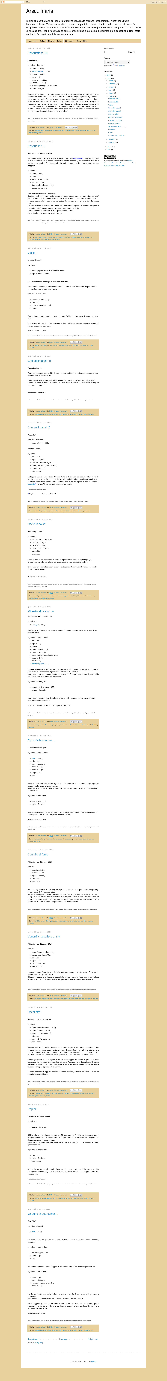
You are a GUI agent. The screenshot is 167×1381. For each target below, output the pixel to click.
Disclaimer (69, 41)
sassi (91, 345)
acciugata (38, 998)
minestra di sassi (40, 345)
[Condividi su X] (71, 127)
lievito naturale (37, 71)
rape (57, 1198)
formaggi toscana (54, 596)
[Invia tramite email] (66, 127)
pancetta (54, 1093)
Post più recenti (33, 1339)
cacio (36, 596)
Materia (51, 41)
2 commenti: (58, 127)
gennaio (112, 142)
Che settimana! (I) (39, 427)
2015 (109, 146)
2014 (109, 149)
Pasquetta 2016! (38, 53)
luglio (111, 90)
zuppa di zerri (36, 841)
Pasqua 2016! (36, 146)
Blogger (93, 1362)
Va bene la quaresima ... (43, 1213)
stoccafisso (88, 998)
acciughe (35, 625)
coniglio (37, 921)
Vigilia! (32, 252)
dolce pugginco (39, 237)
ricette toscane (90, 130)
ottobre (111, 81)
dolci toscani (48, 130)
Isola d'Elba (66, 237)
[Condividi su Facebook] (74, 127)
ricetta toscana (69, 130)
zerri (33, 758)
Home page (32, 41)
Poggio (85, 237)
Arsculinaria (39, 11)
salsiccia (42, 1096)
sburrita (85, 839)
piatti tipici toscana (58, 130)
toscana (40, 133)
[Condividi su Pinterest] (76, 127)
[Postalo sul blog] (69, 127)
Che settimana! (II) (39, 360)
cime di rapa (39, 1198)
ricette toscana (80, 130)
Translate (121, 66)
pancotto (31, 484)
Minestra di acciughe (41, 611)
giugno (111, 93)
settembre (112, 84)
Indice (59, 41)
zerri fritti (90, 1330)
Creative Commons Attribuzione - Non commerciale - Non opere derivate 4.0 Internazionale (119, 162)
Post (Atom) (39, 1343)
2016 (109, 78)
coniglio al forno (45, 921)
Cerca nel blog (82, 41)
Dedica (42, 41)
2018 (109, 75)
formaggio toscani (66, 596)
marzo (111, 96)
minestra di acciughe (48, 725)
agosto (111, 87)
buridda (37, 839)
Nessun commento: (60, 234)
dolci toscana (39, 130)
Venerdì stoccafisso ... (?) (44, 936)
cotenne (37, 1093)
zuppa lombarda (89, 414)
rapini (61, 1198)
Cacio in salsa (36, 524)
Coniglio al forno (38, 854)
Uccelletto (34, 1012)
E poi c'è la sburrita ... (41, 740)
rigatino (37, 1096)
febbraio (112, 139)
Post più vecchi (93, 1339)
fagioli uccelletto (46, 1093)
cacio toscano (43, 596)
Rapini (32, 1109)
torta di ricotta (33, 133)
